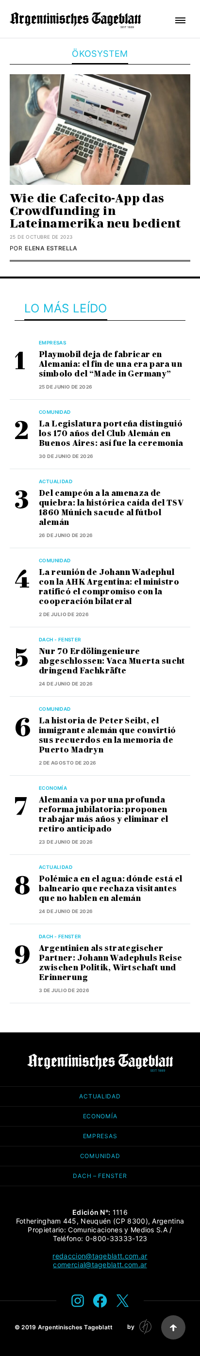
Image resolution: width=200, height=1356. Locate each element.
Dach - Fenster (60, 639)
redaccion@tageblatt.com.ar (99, 1256)
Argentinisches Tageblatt (75, 1327)
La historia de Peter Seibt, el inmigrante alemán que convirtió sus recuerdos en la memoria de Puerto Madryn (107, 735)
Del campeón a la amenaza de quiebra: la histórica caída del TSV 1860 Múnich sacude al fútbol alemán (111, 508)
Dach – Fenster (100, 1175)
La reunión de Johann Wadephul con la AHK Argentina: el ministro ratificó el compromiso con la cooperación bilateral (109, 587)
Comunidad (55, 411)
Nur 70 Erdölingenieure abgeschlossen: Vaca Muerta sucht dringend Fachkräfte (112, 661)
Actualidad (55, 481)
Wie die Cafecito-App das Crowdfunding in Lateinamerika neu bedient (95, 210)
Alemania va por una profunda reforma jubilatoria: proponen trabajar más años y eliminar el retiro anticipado (103, 814)
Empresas (52, 342)
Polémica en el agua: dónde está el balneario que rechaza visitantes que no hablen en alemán (111, 888)
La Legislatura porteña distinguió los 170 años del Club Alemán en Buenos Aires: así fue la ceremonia (111, 433)
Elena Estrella (51, 248)
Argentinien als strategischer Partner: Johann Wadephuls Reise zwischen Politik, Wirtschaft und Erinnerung (110, 963)
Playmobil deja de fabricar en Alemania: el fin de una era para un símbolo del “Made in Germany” (110, 364)
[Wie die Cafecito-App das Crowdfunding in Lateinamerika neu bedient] (100, 129)
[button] (180, 20)
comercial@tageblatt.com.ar (100, 1264)
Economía (53, 787)
